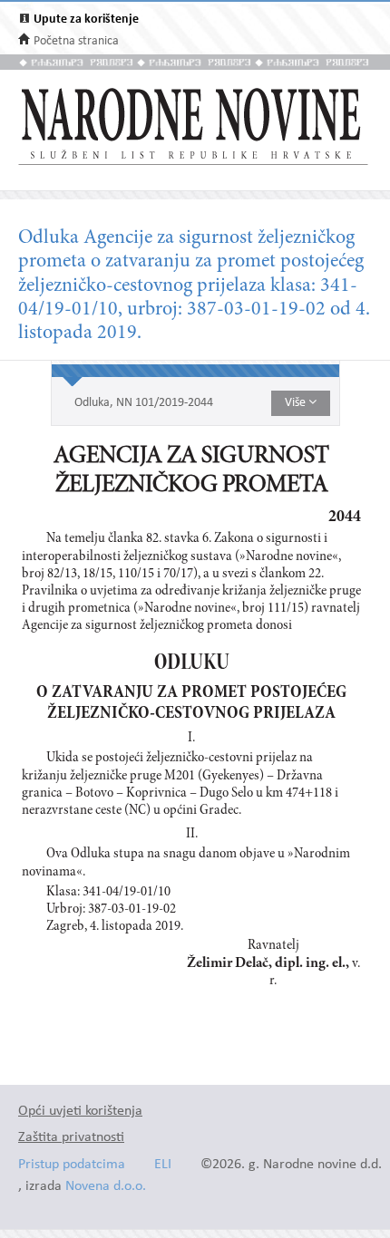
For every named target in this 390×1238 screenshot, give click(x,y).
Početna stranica (76, 41)
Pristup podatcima (71, 1165)
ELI (162, 1165)
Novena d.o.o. (105, 1186)
